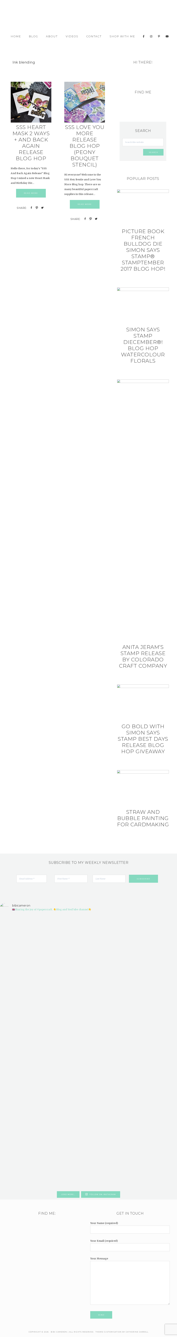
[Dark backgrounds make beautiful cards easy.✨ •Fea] (74, 998)
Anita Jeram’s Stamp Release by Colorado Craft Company (143, 656)
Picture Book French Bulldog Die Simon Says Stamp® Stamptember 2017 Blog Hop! (143, 250)
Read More (31, 193)
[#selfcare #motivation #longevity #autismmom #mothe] (14, 928)
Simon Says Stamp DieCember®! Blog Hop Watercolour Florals (143, 345)
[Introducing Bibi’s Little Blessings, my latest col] (44, 1052)
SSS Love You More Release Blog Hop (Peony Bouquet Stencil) (84, 146)
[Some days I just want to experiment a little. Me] (163, 996)
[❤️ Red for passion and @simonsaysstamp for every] (103, 1015)
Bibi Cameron (88, 17)
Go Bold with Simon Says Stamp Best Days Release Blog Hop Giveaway (143, 739)
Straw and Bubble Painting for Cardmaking (143, 818)
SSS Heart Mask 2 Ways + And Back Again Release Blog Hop (31, 143)
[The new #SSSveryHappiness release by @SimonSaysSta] (133, 981)
